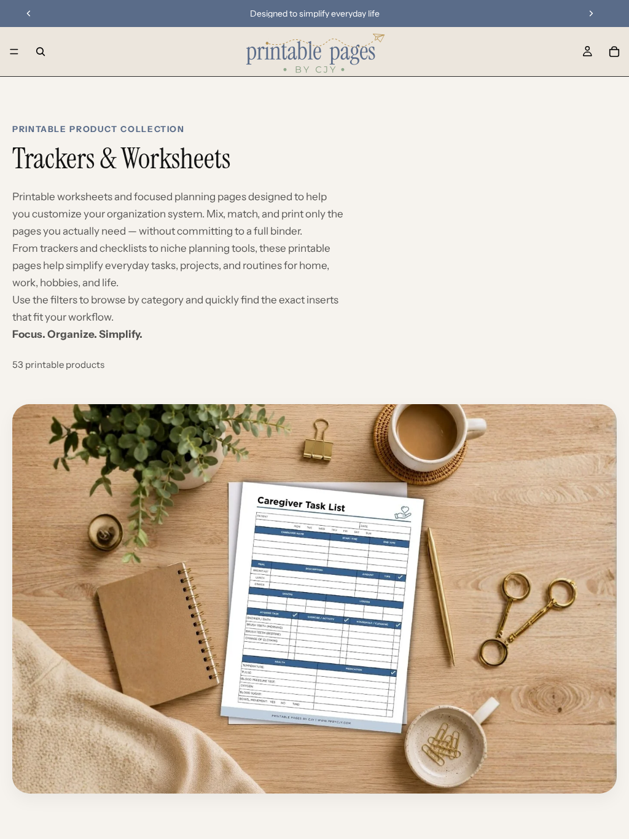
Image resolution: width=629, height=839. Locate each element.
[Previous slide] (28, 13)
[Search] (40, 51)
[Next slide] (590, 13)
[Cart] (614, 51)
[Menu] (14, 51)
